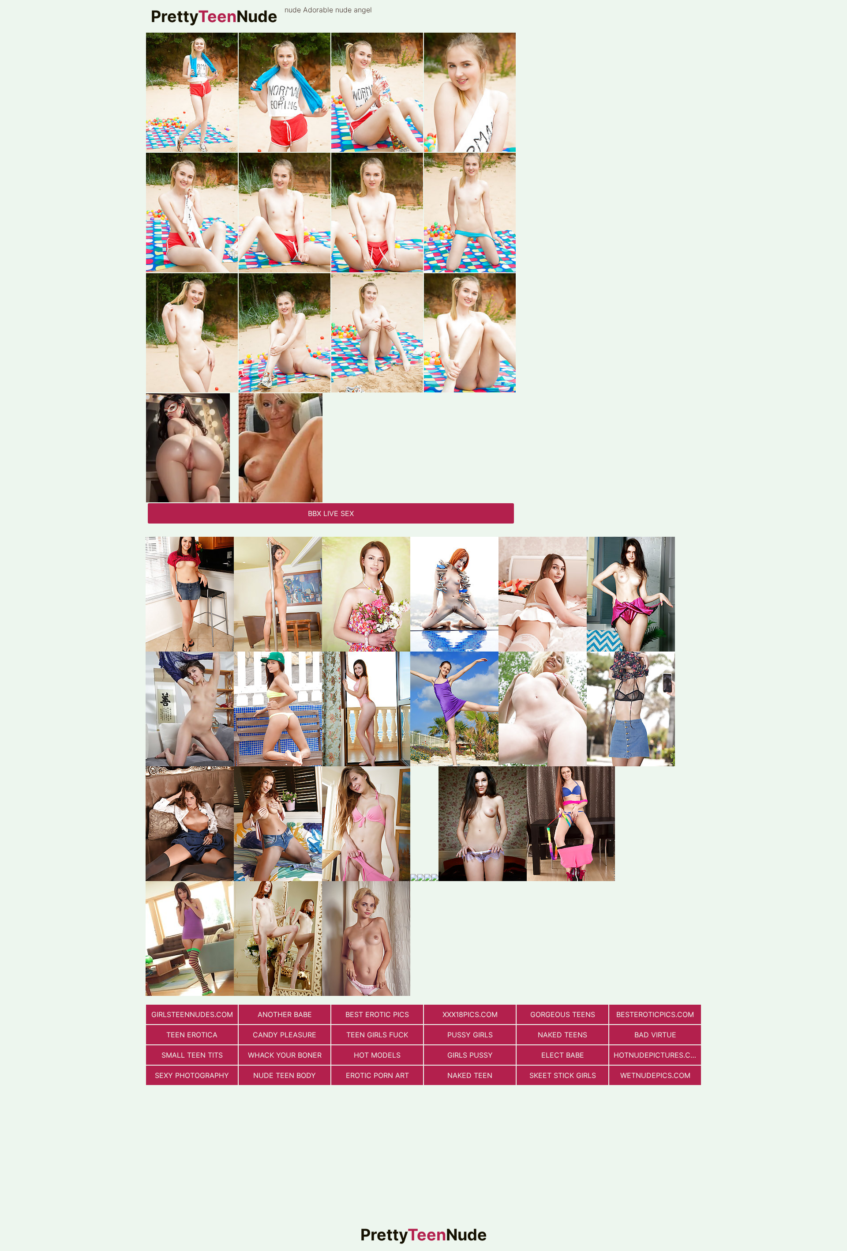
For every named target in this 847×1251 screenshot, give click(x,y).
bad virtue (655, 1034)
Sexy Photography (192, 1075)
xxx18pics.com (470, 1014)
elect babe (562, 1055)
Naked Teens (562, 1034)
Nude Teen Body (284, 1075)
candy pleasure (284, 1034)
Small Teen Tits (192, 1055)
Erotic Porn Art (377, 1075)
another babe (285, 1014)
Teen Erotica (191, 1034)
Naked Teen (469, 1075)
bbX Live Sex (331, 513)
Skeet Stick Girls (562, 1075)
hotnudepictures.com (657, 1055)
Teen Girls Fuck (377, 1034)
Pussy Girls (470, 1034)
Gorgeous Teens (562, 1014)
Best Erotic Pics (377, 1014)
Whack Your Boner (285, 1055)
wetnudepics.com (655, 1075)
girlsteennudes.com (192, 1014)
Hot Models (377, 1055)
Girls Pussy (470, 1055)
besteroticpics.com (655, 1014)
